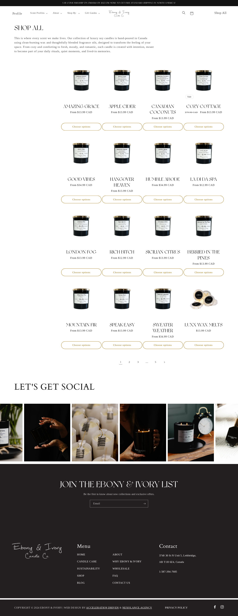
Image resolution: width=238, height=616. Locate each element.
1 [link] (120, 362)
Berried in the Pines (203, 254)
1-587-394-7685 (168, 571)
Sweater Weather (163, 327)
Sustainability (88, 568)
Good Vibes (81, 179)
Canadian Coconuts (163, 109)
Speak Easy (122, 324)
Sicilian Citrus (163, 252)
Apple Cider (122, 106)
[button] (38, 13)
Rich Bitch (122, 252)
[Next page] (164, 362)
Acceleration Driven (102, 607)
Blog (81, 582)
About (117, 554)
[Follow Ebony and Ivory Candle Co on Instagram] (222, 607)
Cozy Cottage (203, 106)
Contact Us (121, 582)
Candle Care (87, 561)
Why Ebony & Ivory (127, 561)
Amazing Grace (81, 106)
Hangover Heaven (122, 182)
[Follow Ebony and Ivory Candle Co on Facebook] (214, 607)
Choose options (81, 126)
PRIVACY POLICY (176, 607)
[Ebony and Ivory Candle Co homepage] (37, 557)
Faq (115, 575)
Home (81, 554)
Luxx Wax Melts (203, 324)
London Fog (81, 252)
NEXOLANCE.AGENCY (137, 607)
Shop (80, 575)
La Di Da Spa (203, 179)
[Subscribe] (144, 503)
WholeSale (121, 568)
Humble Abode (163, 179)
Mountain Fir (81, 324)
